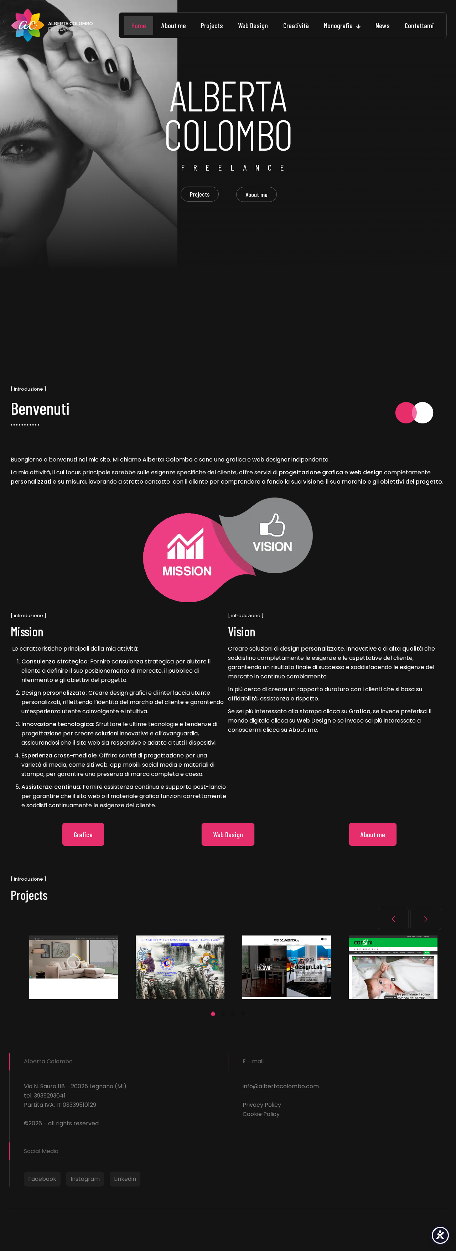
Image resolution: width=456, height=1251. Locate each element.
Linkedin (125, 1179)
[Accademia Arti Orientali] (180, 967)
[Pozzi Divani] (73, 967)
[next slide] (425, 919)
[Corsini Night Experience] (393, 967)
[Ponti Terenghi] (286, 967)
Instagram (85, 1179)
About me (256, 194)
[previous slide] (393, 919)
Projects (199, 194)
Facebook (42, 1179)
